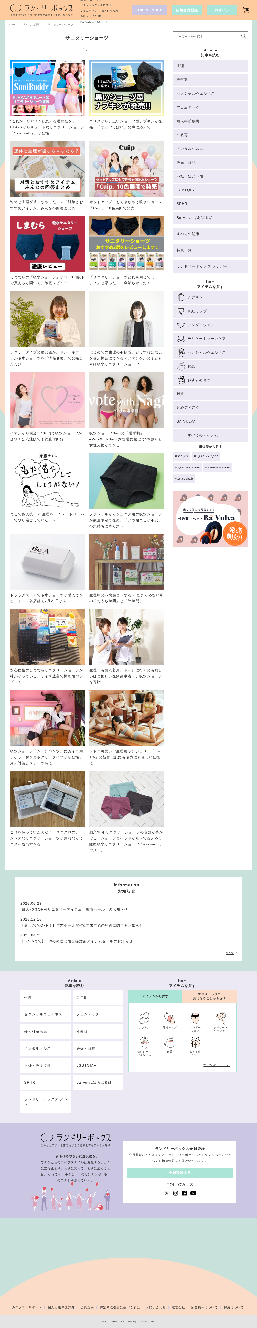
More (230, 953)
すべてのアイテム (216, 1065)
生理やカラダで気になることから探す (209, 996)
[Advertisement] (210, 593)
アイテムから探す (155, 996)
